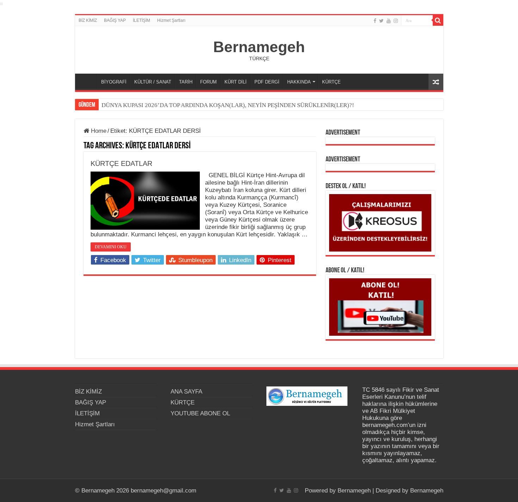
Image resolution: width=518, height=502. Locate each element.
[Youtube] (388, 21)
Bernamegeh (259, 46)
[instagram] (396, 21)
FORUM (208, 82)
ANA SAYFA (88, 81)
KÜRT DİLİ (235, 82)
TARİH (185, 82)
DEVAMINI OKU (111, 246)
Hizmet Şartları (171, 20)
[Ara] (438, 20)
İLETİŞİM (141, 20)
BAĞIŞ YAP (115, 20)
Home (97, 131)
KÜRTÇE (331, 82)
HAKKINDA (299, 82)
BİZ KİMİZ (88, 20)
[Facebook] (375, 21)
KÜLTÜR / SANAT (152, 82)
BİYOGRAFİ (114, 82)
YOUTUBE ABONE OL (200, 413)
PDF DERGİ (266, 82)
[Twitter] (381, 21)
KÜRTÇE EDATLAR (121, 163)
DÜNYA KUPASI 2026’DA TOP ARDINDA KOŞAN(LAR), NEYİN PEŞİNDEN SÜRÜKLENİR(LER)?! (227, 105)
